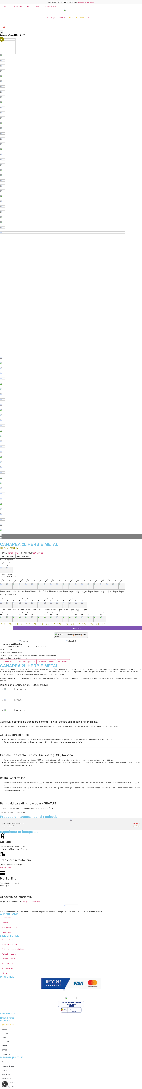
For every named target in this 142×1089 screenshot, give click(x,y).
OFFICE (62, 17)
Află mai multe (5, 867)
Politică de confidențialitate (13, 949)
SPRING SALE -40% (8, 1025)
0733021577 (19, 35)
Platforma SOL (8, 968)
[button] (1, 32)
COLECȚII (51, 17)
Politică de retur (8, 959)
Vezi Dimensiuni (23, 556)
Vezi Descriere (7, 556)
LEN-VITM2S (38, 553)
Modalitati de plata (9, 944)
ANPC (4, 973)
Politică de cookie (9, 954)
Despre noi (6, 918)
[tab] (8, 661)
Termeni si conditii (8, 1087)
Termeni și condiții (9, 939)
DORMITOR (17, 7)
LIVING (28, 7)
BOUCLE (5, 7)
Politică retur (6, 1074)
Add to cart (77, 628)
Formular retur (7, 963)
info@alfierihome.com (31, 901)
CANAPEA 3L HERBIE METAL (13, 824)
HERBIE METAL (13, 553)
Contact (91, 17)
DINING (38, 7)
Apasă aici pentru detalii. (86, 2)
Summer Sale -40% (76, 17)
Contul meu (6, 932)
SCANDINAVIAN (51, 7)
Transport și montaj (9, 927)
